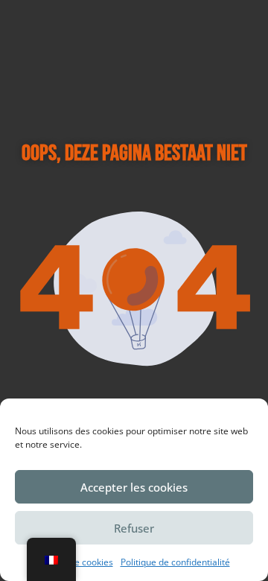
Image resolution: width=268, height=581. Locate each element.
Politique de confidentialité (175, 562)
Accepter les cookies (134, 487)
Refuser (134, 528)
